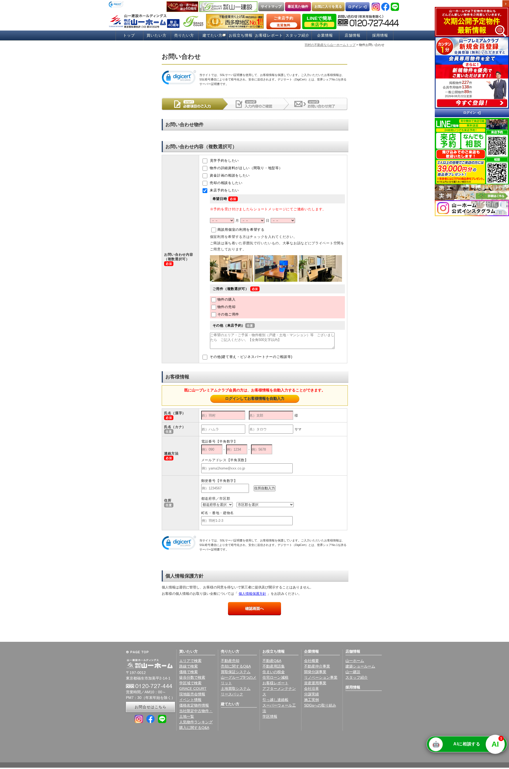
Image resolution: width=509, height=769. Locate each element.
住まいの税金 (273, 672)
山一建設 (352, 672)
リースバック (232, 694)
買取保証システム (236, 672)
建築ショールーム (360, 666)
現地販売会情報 (192, 694)
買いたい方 (156, 35)
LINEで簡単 (319, 21)
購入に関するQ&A (194, 727)
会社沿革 (311, 688)
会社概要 (311, 661)
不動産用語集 (273, 666)
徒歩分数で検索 (192, 677)
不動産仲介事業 (317, 666)
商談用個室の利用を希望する (241, 230)
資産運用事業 (315, 683)
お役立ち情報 (241, 35)
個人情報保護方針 (252, 594)
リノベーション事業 (320, 677)
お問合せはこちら (150, 707)
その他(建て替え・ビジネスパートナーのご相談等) (250, 357)
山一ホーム (354, 661)
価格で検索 (188, 672)
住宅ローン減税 (275, 677)
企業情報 (325, 35)
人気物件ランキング (196, 722)
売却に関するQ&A (236, 666)
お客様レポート (269, 35)
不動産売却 (230, 661)
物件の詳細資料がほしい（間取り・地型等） (246, 168)
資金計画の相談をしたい (229, 176)
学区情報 (269, 716)
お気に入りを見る (328, 6)
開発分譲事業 (315, 672)
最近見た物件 (298, 6)
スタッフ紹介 (297, 35)
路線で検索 (188, 666)
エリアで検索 (190, 661)
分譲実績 (311, 694)
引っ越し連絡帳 (275, 700)
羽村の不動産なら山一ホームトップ (330, 45)
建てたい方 (212, 35)
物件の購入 (226, 299)
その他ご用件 (228, 314)
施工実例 (311, 700)
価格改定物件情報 (194, 705)
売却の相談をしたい (226, 183)
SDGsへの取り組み (320, 705)
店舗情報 (353, 35)
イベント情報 (190, 700)
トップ (129, 35)
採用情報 (380, 35)
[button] (116, 4)
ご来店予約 (283, 21)
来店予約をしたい (224, 191)
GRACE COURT (193, 688)
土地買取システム (236, 688)
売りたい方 (184, 35)
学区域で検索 (190, 683)
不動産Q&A (271, 661)
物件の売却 (226, 307)
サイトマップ (271, 6)
